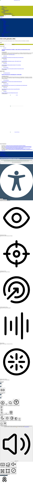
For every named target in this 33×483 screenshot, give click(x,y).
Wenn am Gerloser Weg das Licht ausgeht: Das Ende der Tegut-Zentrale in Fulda (13, 68)
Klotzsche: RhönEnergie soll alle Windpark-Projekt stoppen (10, 92)
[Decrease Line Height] (0, 397)
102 (6, 82)
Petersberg (4, 30)
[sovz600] (16, 106)
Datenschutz (14, 158)
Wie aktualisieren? (26, 426)
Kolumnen (3, 9)
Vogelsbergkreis (5, 32)
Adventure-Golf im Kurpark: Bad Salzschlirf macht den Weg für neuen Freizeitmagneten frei (18, 146)
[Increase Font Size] (0, 383)
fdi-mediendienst (10, 158)
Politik (2, 18)
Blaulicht (3, 34)
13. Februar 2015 (4, 93)
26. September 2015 (4, 76)
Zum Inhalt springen (3, 474)
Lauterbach (4, 28)
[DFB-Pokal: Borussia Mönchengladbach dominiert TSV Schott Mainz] (5, 63)
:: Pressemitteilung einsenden (4, 155)
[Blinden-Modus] (0, 344)
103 (7, 76)
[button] (0, 163)
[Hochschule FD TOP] (16, 0)
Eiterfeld (4, 22)
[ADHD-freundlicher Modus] (0, 308)
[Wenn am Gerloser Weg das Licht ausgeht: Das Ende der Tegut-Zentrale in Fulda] (5, 67)
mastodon (10, 157)
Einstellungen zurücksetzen (3, 475)
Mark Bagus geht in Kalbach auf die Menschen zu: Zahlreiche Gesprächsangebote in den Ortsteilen (17, 147)
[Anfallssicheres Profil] (0, 272)
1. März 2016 (3, 89)
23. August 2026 (4, 52)
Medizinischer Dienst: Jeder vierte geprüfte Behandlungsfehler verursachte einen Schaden (18, 148)
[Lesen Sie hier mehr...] (11, 54)
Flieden (4, 23)
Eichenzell (4, 21)
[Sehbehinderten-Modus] (0, 236)
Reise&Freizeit (5, 36)
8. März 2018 (3, 82)
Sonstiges (3, 35)
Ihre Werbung (3, 11)
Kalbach (4, 27)
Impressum (18, 158)
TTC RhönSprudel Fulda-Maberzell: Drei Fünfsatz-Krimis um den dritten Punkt (12, 57)
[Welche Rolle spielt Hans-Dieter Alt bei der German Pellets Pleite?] (5, 87)
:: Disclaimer (1, 153)
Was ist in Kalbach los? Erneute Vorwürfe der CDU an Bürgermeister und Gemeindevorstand (14, 85)
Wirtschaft (3, 19)
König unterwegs (5, 10)
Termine (3, 8)
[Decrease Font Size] (0, 386)
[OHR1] (1, 17)
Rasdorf (4, 31)
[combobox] (16, 161)
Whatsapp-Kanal (4, 157)
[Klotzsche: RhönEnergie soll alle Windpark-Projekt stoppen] (4, 91)
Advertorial (3, 12)
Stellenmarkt (5, 7)
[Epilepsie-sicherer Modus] (0, 380)
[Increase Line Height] (0, 394)
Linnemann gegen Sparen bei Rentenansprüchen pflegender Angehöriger (15, 145)
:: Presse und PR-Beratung (3, 152)
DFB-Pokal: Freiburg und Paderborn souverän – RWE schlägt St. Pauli (11, 61)
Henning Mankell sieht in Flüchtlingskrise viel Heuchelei (11, 74)
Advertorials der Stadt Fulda (7, 13)
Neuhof (4, 29)
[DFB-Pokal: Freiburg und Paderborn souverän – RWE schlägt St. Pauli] (5, 59)
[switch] (0, 236)
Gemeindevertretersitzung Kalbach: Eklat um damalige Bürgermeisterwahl (12, 81)
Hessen (3, 33)
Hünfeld (4, 26)
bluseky (8, 157)
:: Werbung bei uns (2, 151)
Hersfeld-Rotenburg (6, 25)
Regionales (3, 20)
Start (2, 6)
